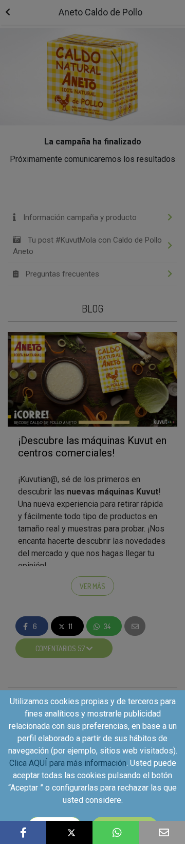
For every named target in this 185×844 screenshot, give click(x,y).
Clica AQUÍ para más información (67, 763)
